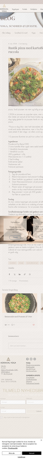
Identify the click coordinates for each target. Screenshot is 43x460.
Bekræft (31, 453)
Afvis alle (12, 453)
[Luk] (40, 441)
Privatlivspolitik (13, 448)
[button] (25, 220)
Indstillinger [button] (21, 457)
